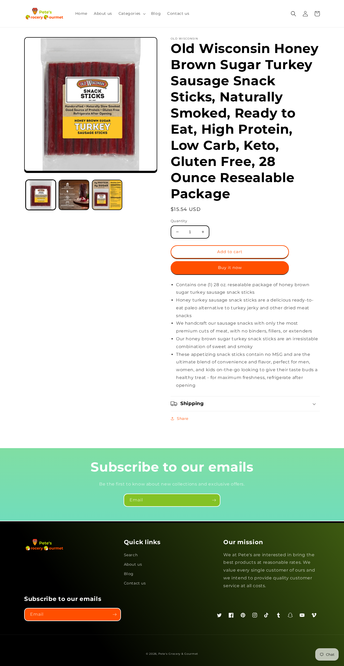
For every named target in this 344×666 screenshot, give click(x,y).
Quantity (179, 221)
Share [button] (182, 418)
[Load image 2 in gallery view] (74, 195)
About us (133, 564)
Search (131, 554)
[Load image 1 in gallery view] (41, 195)
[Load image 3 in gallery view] (107, 195)
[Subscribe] (214, 500)
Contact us (135, 583)
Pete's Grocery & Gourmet (178, 654)
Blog (129, 573)
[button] (131, 13)
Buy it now (230, 267)
